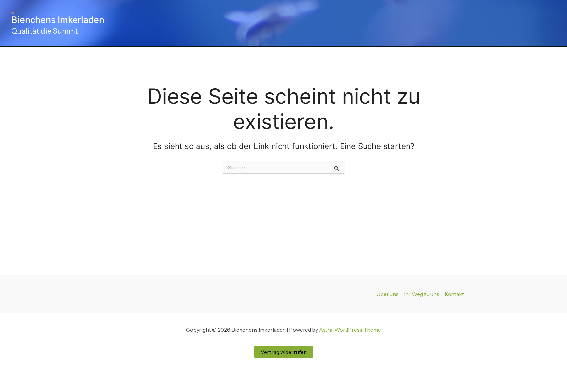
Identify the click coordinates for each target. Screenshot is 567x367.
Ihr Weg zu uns (421, 294)
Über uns (387, 294)
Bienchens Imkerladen (57, 19)
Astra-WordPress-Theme (350, 329)
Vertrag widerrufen (284, 352)
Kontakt (454, 294)
